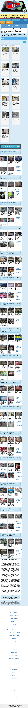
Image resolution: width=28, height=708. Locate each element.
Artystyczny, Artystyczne (14, 626)
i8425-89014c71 (10, 241)
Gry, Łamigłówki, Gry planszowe (14, 629)
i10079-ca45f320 (10, 344)
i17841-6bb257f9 (3, 538)
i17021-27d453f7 (10, 538)
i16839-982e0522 (15, 45)
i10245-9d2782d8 (18, 334)
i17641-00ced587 (3, 191)
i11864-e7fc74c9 (18, 307)
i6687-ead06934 (10, 395)
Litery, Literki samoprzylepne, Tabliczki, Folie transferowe (10, 330)
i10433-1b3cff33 (3, 241)
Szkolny (14, 672)
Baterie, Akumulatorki (14, 635)
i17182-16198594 (4, 45)
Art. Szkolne (5, 35)
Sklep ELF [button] (3, 20)
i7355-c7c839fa (2, 370)
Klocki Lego (14, 638)
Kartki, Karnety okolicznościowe (14, 661)
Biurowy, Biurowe (14, 615)
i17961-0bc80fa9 (3, 513)
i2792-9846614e (14, 78)
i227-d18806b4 (3, 127)
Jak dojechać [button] (9, 22)
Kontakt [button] (3, 22)
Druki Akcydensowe (12, 35)
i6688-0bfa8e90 (3, 395)
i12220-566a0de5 (11, 472)
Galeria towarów (14, 693)
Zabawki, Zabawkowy (14, 609)
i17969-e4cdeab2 (11, 181)
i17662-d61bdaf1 (3, 206)
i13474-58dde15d (3, 266)
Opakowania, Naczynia (14, 658)
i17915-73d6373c (18, 513)
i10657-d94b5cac (10, 334)
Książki (14, 649)
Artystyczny (14, 684)
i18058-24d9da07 (3, 155)
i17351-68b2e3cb (11, 206)
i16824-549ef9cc (10, 292)
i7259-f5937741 (10, 370)
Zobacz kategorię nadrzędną (10, 146)
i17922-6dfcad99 (10, 513)
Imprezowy (14, 681)
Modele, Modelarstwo (14, 644)
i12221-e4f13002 (3, 472)
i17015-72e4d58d (18, 436)
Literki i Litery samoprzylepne (14, 655)
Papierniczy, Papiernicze (14, 624)
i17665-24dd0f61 (10, 436)
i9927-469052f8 (10, 497)
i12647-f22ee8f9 (18, 538)
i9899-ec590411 (10, 385)
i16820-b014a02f (10, 446)
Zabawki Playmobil (14, 641)
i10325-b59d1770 (18, 487)
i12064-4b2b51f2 (3, 487)
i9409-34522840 (18, 385)
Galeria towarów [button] (16, 20)
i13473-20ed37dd (11, 266)
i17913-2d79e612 (11, 523)
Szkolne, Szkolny (14, 612)
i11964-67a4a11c (11, 307)
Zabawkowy (14, 669)
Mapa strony (14, 696)
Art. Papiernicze (12, 34)
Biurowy (14, 675)
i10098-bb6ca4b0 (3, 344)
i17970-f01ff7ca (17, 155)
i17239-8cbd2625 (11, 191)
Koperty (24, 34)
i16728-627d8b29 (18, 206)
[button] (25, 20)
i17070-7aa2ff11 (10, 256)
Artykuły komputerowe (14, 621)
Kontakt (14, 700)
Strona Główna (14, 690)
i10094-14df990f (3, 317)
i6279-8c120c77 (3, 78)
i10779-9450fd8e (3, 334)
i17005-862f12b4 (18, 256)
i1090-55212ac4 (14, 111)
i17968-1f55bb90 (18, 181)
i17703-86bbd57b (3, 436)
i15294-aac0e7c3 (3, 421)
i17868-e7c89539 (3, 256)
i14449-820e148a (11, 421)
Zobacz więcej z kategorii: (19, 218)
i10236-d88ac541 (3, 497)
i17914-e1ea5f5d (3, 523)
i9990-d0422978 (10, 317)
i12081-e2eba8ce (3, 385)
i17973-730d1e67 (3, 181)
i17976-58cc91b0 (10, 155)
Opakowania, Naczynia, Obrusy (7, 253)
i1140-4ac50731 (4, 111)
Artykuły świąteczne (14, 646)
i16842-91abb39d (3, 446)
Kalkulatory (19, 34)
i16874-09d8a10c (3, 292)
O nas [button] (9, 20)
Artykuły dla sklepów (14, 618)
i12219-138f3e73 (3, 307)
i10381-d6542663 (11, 487)
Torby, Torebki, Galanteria (14, 632)
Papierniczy (14, 678)
